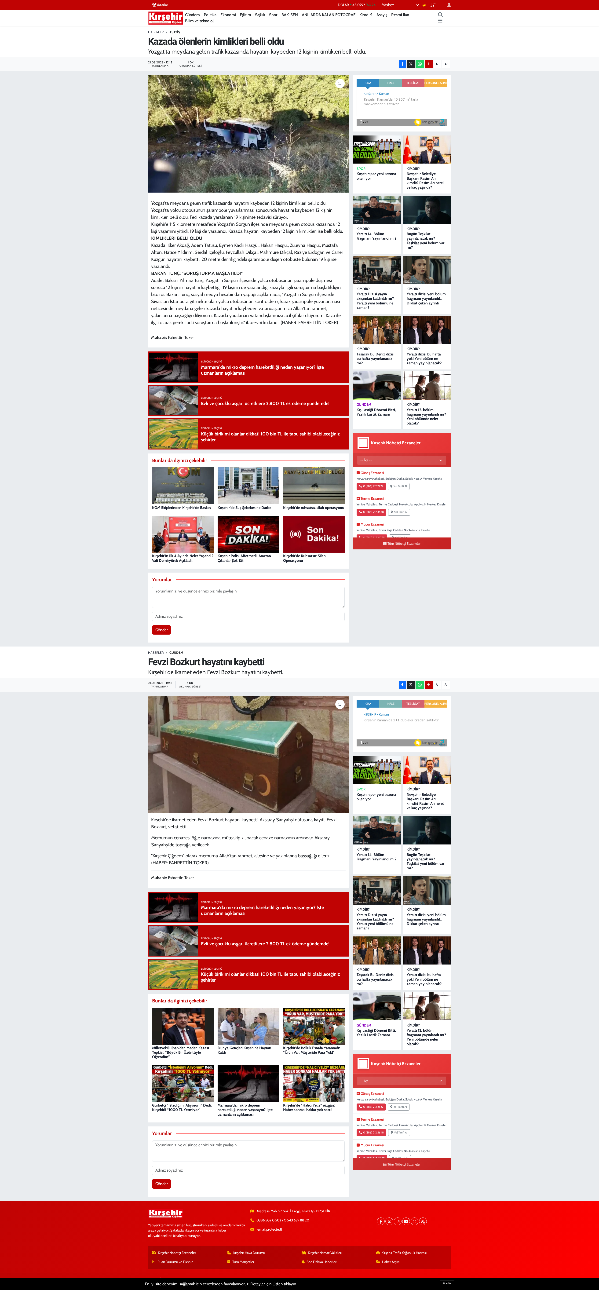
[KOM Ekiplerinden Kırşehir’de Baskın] (183, 485)
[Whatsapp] (414, 1221)
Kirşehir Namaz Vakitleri (325, 1253)
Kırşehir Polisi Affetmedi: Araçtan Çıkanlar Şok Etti (244, 558)
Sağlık (260, 14)
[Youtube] (406, 1221)
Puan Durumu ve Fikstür (175, 1262)
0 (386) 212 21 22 (373, 486)
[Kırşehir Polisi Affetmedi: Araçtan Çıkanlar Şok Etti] (248, 533)
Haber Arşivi (390, 1262)
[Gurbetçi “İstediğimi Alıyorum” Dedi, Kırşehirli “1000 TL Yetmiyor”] (183, 1083)
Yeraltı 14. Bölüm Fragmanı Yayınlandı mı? (376, 236)
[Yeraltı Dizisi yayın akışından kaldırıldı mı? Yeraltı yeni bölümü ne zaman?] (377, 270)
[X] (389, 1221)
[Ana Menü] (440, 21)
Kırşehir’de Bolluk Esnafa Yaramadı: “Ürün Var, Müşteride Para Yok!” (311, 1050)
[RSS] (423, 1221)
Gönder (161, 630)
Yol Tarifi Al (400, 486)
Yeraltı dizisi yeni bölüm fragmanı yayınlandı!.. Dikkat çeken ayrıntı (426, 298)
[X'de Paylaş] (411, 64)
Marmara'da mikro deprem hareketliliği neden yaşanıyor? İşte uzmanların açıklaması (245, 1109)
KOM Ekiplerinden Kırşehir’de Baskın (181, 507)
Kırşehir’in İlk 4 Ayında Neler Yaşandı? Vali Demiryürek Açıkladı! (182, 558)
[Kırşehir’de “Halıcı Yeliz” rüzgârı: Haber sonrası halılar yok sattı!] (314, 1083)
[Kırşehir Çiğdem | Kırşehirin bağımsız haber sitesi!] (165, 17)
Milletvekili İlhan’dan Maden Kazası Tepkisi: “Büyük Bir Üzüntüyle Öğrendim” (180, 1052)
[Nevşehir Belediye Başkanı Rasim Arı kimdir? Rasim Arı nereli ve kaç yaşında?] (427, 149)
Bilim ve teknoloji (200, 20)
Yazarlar (162, 5)
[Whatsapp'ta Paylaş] (420, 64)
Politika (210, 14)
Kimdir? (366, 14)
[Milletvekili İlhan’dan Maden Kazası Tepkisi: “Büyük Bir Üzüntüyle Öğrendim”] (183, 1025)
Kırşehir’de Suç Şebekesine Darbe (244, 507)
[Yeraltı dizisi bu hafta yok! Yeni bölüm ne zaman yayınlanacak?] (427, 330)
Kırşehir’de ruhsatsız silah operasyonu (313, 507)
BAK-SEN (289, 14)
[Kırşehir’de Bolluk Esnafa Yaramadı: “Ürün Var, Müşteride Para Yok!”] (314, 1025)
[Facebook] (381, 1221)
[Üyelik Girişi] (447, 5)
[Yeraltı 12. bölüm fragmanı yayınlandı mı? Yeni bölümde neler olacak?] (427, 385)
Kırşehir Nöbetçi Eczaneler (177, 1253)
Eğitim (245, 14)
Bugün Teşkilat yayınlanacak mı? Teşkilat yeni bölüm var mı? (425, 241)
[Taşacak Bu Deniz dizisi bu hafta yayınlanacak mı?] (377, 330)
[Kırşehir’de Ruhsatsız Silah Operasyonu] (314, 533)
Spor (273, 14)
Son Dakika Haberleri (322, 1262)
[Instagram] (398, 1221)
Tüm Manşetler (243, 1262)
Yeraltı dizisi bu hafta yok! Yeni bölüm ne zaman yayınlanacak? (424, 358)
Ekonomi (228, 14)
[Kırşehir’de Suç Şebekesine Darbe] (248, 485)
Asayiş (381, 14)
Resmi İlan (400, 14)
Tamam (447, 1283)
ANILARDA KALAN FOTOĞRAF (328, 14)
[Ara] (440, 15)
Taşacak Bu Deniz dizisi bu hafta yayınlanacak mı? (375, 358)
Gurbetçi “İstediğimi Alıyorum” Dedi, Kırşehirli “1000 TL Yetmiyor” (182, 1107)
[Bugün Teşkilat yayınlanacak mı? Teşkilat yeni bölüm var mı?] (427, 210)
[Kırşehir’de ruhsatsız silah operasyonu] (314, 485)
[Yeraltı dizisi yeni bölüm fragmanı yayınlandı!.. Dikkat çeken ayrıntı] (427, 270)
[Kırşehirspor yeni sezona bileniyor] (377, 149)
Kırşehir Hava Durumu (249, 1253)
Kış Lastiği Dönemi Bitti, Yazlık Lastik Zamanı (376, 412)
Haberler (156, 32)
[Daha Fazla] (429, 64)
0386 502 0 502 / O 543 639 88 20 (282, 1220)
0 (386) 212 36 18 (373, 512)
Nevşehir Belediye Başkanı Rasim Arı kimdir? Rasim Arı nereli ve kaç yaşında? (426, 181)
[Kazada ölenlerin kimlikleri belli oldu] (248, 133)
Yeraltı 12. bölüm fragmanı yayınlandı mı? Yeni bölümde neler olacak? (426, 417)
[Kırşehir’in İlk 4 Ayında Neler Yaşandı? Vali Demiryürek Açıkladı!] (183, 533)
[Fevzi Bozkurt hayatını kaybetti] (248, 754)
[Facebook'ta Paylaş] (402, 64)
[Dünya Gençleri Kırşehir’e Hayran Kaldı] (248, 1025)
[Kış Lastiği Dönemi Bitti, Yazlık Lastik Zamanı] (377, 385)
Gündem (192, 14)
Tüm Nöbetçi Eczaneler (403, 543)
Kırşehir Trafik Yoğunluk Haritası (404, 1253)
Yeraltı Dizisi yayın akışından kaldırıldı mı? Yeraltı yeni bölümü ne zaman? (375, 301)
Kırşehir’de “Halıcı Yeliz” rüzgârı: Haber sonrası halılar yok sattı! (309, 1107)
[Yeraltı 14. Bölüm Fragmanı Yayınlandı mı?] (377, 210)
